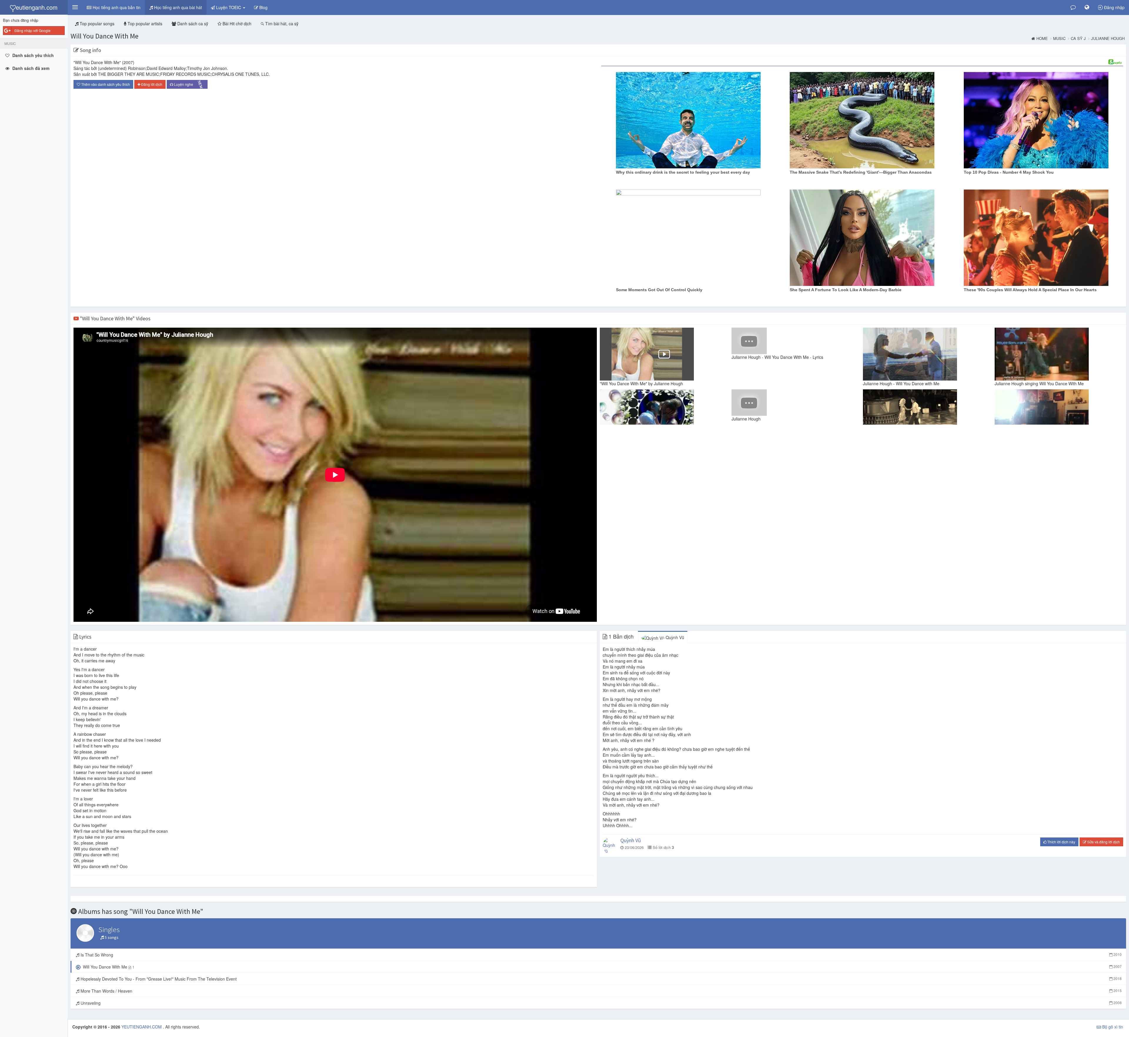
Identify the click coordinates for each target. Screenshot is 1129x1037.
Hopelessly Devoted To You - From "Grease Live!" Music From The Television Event (600, 979)
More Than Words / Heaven (600, 991)
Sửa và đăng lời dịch (1103, 841)
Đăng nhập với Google (32, 30)
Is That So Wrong (600, 955)
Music (1059, 38)
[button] (75, 7)
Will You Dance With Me (104, 36)
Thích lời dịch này (1060, 841)
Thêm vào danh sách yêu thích (105, 84)
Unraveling (600, 1003)
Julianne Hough (1108, 38)
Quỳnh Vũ (674, 637)
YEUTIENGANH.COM (142, 1027)
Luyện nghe (188, 84)
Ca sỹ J (1078, 38)
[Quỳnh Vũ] (610, 845)
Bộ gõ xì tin (1112, 1027)
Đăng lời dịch (151, 84)
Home (1042, 38)
